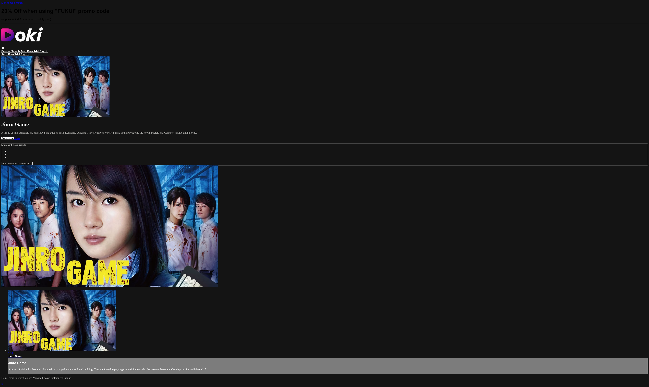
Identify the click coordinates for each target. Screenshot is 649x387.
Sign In (25, 54)
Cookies (28, 378)
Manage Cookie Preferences (48, 378)
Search (15, 51)
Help (4, 378)
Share (17, 138)
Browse (6, 51)
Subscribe (7, 138)
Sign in (44, 51)
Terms (11, 378)
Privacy (19, 378)
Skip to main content (12, 2)
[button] (3, 48)
